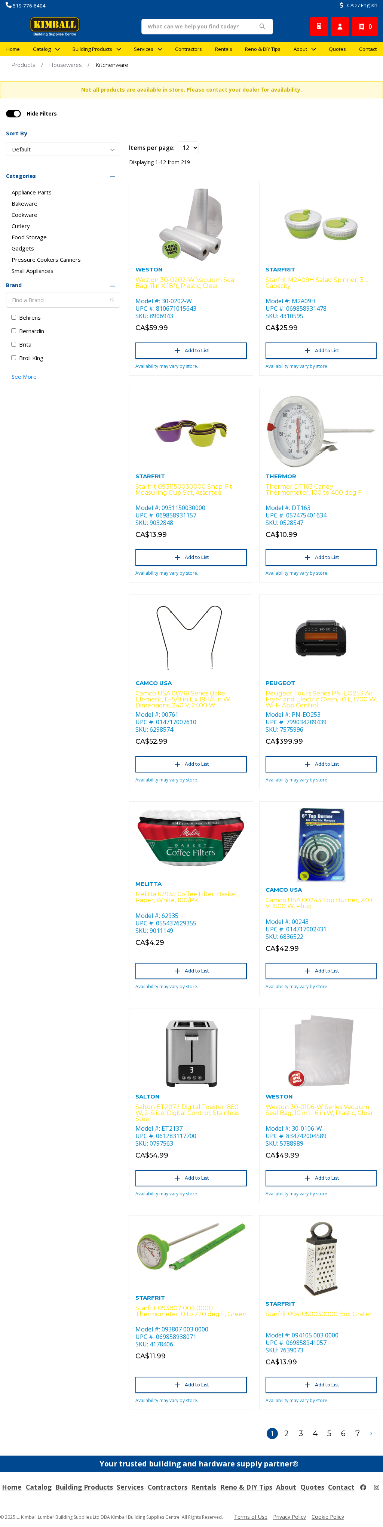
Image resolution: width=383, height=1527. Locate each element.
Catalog (39, 1487)
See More (24, 376)
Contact (368, 49)
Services (143, 49)
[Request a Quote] (319, 26)
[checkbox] (13, 113)
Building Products (92, 49)
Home (13, 49)
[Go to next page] (371, 1434)
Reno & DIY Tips (263, 49)
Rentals (223, 49)
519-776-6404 (29, 5)
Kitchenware (111, 65)
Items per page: (152, 148)
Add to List (197, 350)
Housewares (65, 65)
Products (23, 65)
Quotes (337, 49)
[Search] (112, 300)
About (300, 49)
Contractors (188, 49)
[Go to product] (191, 224)
